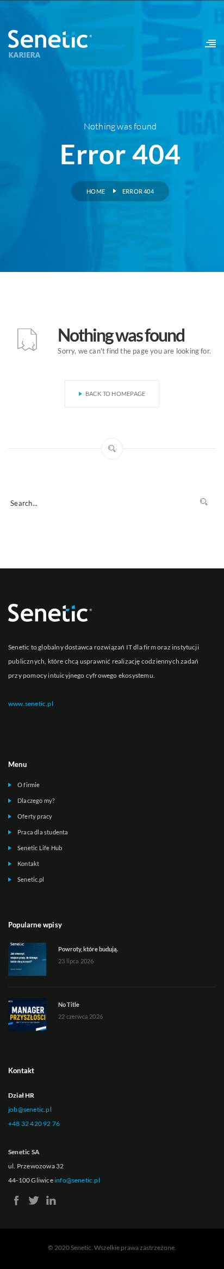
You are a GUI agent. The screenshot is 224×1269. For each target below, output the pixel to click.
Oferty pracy (34, 816)
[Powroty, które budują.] (27, 958)
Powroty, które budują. (88, 948)
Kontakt (28, 863)
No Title (68, 1004)
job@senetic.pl (30, 1109)
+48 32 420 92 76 (34, 1123)
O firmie (28, 785)
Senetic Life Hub (39, 848)
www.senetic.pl (30, 704)
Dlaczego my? (35, 800)
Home (95, 191)
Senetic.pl (30, 879)
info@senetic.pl (77, 1180)
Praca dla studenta (43, 832)
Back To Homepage (115, 393)
